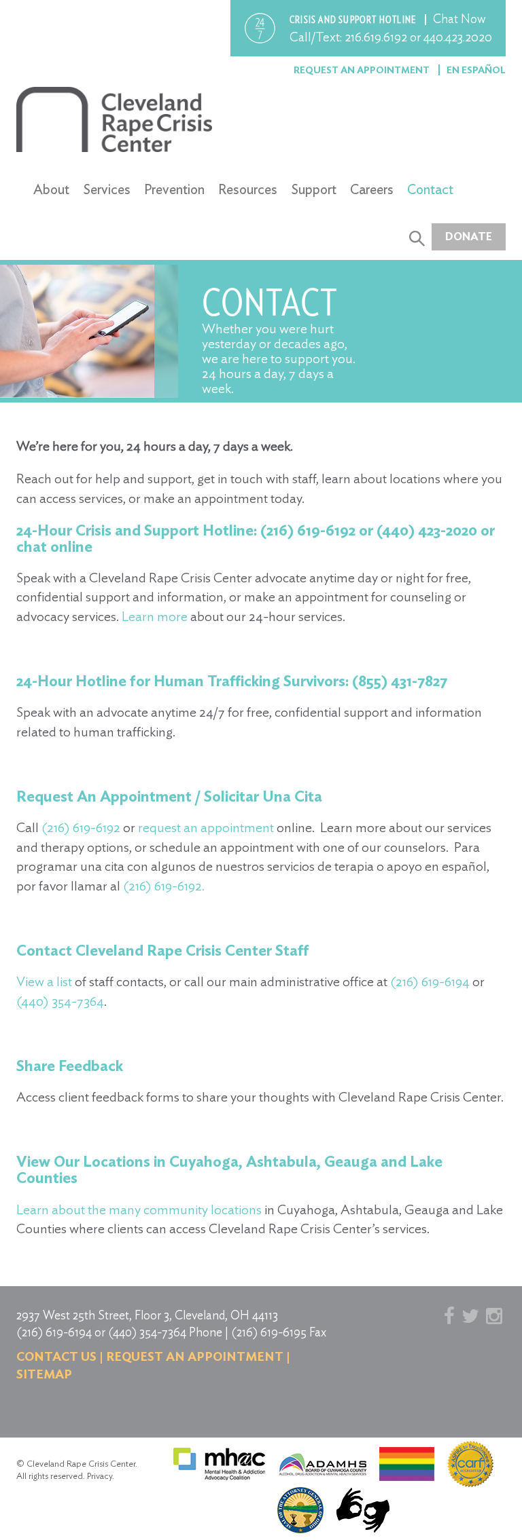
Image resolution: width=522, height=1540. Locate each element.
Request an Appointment (363, 69)
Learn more (155, 616)
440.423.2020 (457, 37)
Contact (430, 189)
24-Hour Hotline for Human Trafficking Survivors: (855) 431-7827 (231, 681)
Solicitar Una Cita (263, 796)
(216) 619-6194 (430, 981)
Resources (247, 189)
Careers (372, 189)
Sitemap (44, 1374)
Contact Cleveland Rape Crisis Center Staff (162, 950)
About (51, 189)
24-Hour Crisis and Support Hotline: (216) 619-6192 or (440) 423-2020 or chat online (255, 538)
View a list (44, 981)
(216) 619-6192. (164, 886)
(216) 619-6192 (80, 827)
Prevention (174, 189)
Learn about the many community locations (139, 1209)
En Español (476, 69)
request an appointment (206, 827)
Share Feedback (69, 1065)
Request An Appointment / (108, 796)
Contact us (56, 1356)
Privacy (99, 1476)
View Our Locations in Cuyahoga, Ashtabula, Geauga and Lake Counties (229, 1169)
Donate (468, 236)
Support (313, 189)
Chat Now (459, 19)
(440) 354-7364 (60, 1001)
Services (106, 189)
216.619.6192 (376, 37)
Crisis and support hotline (354, 19)
